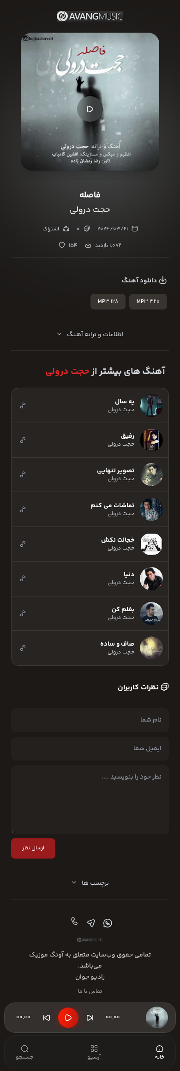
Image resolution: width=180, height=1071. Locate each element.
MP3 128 (108, 302)
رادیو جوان (90, 977)
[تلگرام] (90, 923)
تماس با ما (90, 991)
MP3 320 (148, 302)
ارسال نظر (33, 848)
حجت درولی (67, 372)
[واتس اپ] (106, 923)
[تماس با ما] (73, 923)
